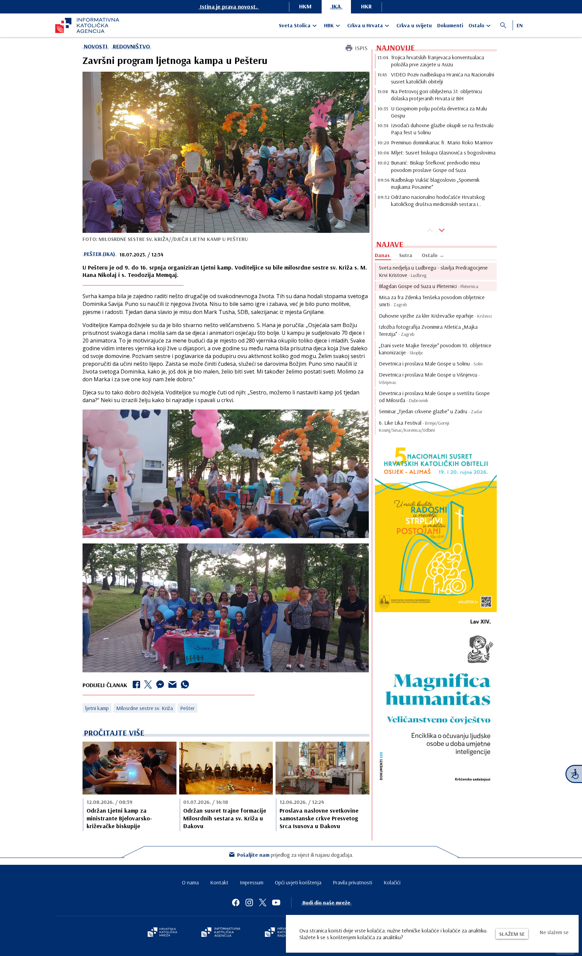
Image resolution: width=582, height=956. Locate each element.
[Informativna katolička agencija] (220, 932)
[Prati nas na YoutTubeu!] (276, 902)
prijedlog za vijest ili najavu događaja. (295, 854)
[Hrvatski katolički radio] (280, 932)
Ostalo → (433, 255)
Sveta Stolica (295, 25)
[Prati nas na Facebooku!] (236, 902)
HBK (329, 25)
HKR (366, 6)
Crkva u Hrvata (365, 25)
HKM (305, 6)
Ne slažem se (554, 932)
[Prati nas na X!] (263, 902)
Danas (382, 255)
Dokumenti (450, 25)
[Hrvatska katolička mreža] (162, 932)
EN (520, 25)
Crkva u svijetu (414, 25)
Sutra (405, 255)
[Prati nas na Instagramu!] (249, 902)
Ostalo (476, 25)
